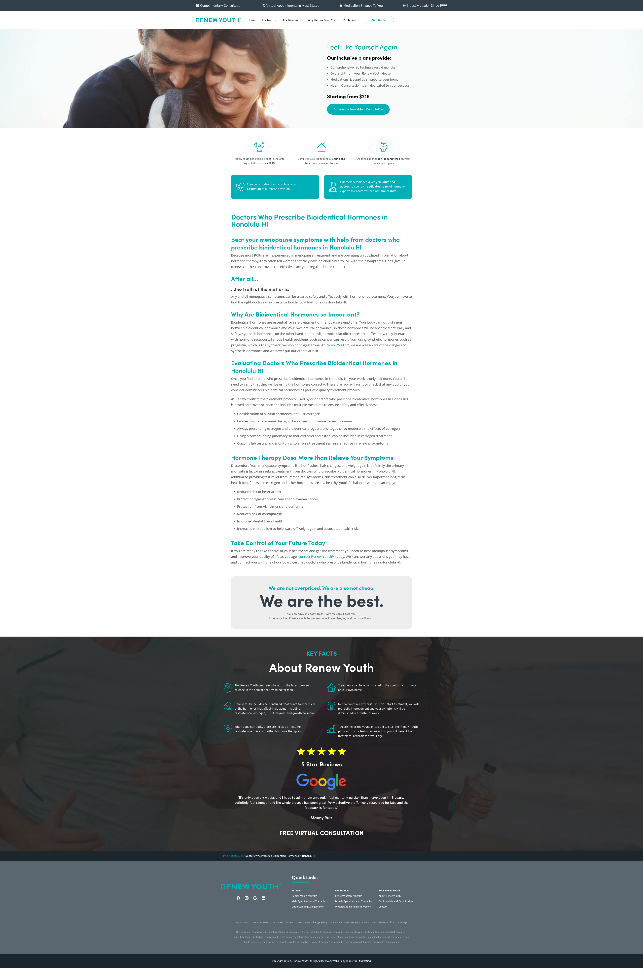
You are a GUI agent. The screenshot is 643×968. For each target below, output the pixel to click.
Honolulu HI (236, 856)
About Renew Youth (390, 896)
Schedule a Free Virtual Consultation (358, 109)
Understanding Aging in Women (353, 906)
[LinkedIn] (263, 898)
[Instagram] (247, 898)
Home (252, 20)
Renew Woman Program (348, 896)
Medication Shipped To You (363, 6)
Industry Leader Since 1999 (426, 6)
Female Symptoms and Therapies (353, 901)
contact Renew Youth (315, 556)
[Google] (255, 898)
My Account (350, 20)
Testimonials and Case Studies (396, 901)
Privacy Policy (386, 922)
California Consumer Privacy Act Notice (353, 922)
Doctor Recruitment (283, 922)
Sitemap (402, 922)
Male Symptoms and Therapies (309, 901)
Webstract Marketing (358, 961)
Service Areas (260, 922)
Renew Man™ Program (304, 896)
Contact (383, 906)
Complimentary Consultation (220, 6)
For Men (267, 20)
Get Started (379, 20)
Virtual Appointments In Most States (292, 6)
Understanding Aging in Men (308, 906)
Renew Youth (336, 345)
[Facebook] (238, 898)
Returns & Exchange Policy (312, 922)
